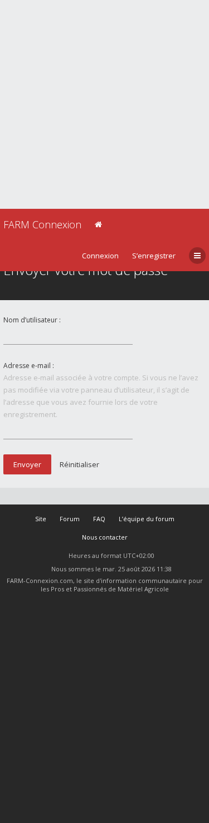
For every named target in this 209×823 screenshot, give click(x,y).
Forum (70, 519)
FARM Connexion (42, 224)
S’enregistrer (154, 256)
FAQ (99, 519)
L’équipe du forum (146, 519)
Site (40, 519)
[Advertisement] (104, 104)
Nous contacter (105, 537)
